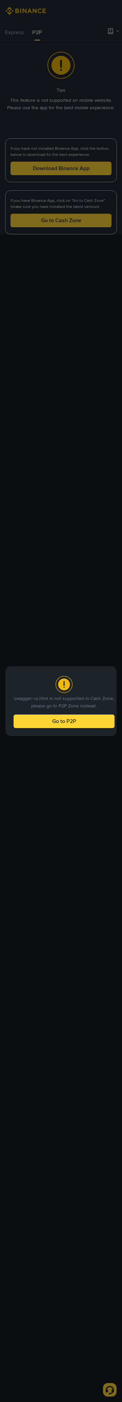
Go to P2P (64, 721)
